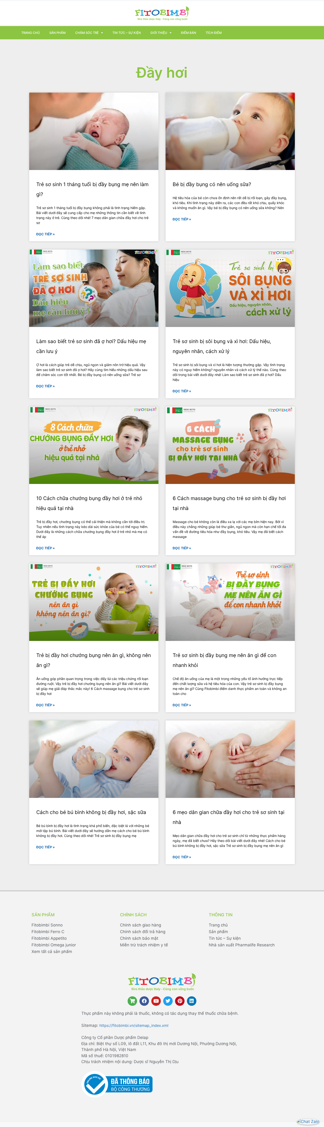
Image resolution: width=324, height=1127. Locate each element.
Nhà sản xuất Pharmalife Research (242, 945)
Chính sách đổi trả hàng (142, 931)
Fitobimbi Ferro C (48, 931)
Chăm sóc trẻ (87, 33)
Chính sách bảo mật (139, 938)
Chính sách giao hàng (140, 925)
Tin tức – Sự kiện (126, 33)
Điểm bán (188, 33)
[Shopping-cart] (132, 1001)
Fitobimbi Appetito (49, 938)
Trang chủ (30, 33)
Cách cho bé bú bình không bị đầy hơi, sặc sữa (91, 812)
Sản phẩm (57, 33)
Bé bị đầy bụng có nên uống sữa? (212, 184)
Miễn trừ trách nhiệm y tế (144, 945)
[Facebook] (144, 1001)
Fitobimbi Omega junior (54, 945)
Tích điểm (214, 33)
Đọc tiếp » (45, 234)
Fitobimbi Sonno (47, 925)
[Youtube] (156, 1001)
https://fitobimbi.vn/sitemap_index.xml (133, 1025)
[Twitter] (168, 1001)
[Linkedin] (191, 1001)
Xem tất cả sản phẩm (52, 951)
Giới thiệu (158, 33)
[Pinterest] (180, 1001)
